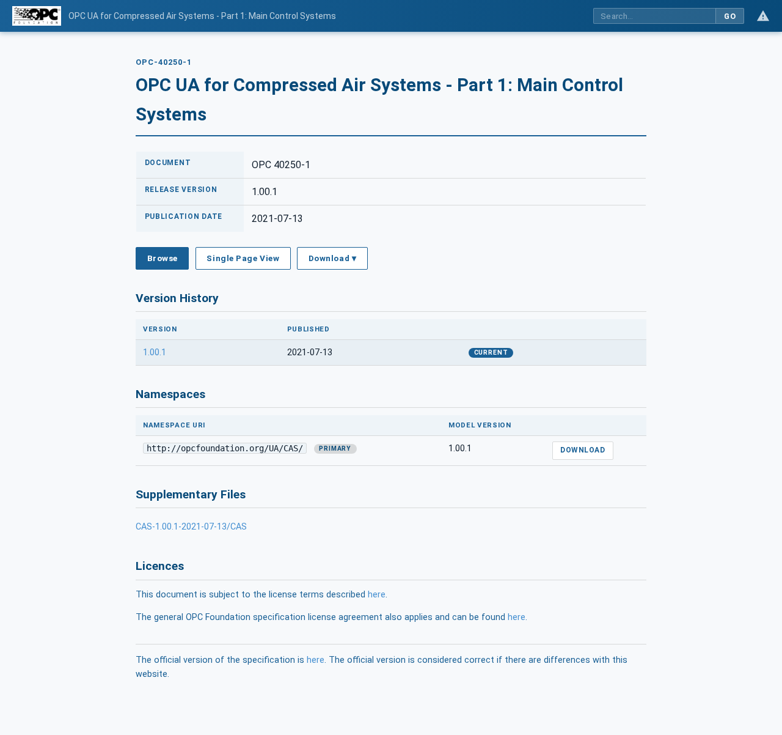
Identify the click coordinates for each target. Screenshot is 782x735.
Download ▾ (332, 258)
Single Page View (242, 258)
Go (730, 16)
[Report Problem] (763, 16)
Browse (162, 258)
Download (582, 450)
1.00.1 (154, 352)
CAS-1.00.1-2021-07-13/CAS (191, 527)
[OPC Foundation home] (36, 16)
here (377, 594)
